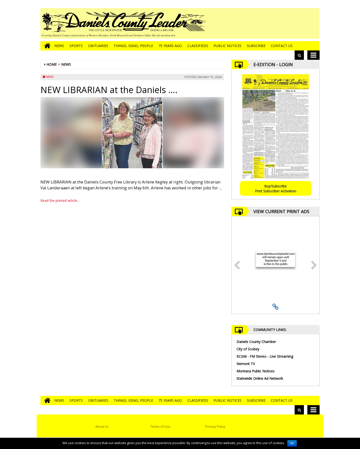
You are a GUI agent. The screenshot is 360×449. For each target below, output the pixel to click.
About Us (102, 426)
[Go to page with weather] (283, 23)
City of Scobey (248, 349)
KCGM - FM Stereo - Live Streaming (265, 356)
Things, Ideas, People (133, 45)
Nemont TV (246, 363)
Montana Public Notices (256, 371)
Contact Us (282, 45)
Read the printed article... (59, 200)
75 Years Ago (170, 45)
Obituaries (98, 45)
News (59, 45)
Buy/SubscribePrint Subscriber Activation (275, 188)
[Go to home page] (46, 45)
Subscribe (256, 45)
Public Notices (227, 45)
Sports (76, 45)
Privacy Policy (215, 426)
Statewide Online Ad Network (260, 378)
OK (292, 443)
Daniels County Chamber (256, 341)
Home (52, 64)
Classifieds (197, 45)
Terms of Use (160, 426)
